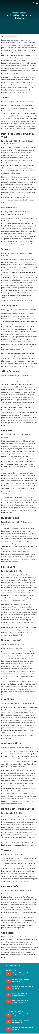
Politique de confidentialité (13, 965)
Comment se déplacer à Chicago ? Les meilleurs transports (20, 1002)
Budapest (15, 12)
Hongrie (23, 12)
